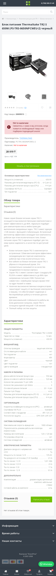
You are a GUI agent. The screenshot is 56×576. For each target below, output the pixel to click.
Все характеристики (44, 175)
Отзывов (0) (10, 212)
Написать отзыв (41, 499)
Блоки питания (46, 19)
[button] (47, 3)
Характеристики (12, 206)
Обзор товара (12, 200)
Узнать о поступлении (28, 166)
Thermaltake (26, 138)
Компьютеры (11, 19)
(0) (25, 107)
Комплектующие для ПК (28, 19)
